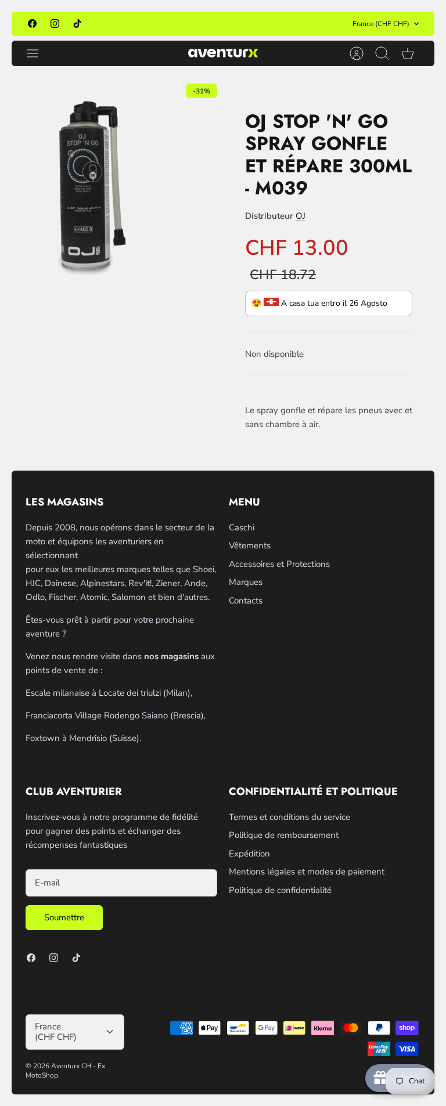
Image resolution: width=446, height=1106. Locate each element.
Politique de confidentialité (280, 890)
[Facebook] (32, 23)
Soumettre (64, 917)
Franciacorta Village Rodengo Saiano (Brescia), (116, 715)
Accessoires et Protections (279, 564)
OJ (300, 216)
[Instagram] (55, 23)
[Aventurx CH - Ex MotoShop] (223, 53)
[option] (117, 183)
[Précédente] (133, 23)
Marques (245, 582)
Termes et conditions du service (289, 817)
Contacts (245, 600)
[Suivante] (313, 23)
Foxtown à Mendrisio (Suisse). (83, 738)
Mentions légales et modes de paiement (306, 871)
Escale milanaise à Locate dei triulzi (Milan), (109, 693)
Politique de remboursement (284, 835)
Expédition (249, 853)
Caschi (241, 527)
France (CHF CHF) (381, 23)
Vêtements (250, 545)
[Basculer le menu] (38, 53)
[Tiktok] (77, 23)
